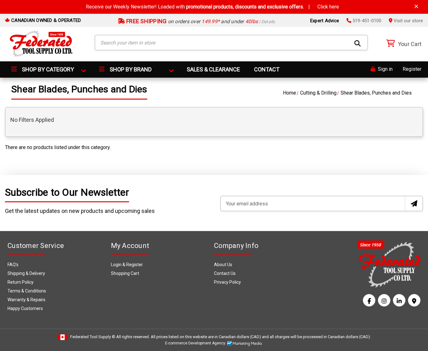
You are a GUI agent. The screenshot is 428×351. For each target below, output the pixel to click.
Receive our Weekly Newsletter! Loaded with (212, 7)
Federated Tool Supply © (92, 336)
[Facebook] (369, 300)
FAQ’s (13, 264)
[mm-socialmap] (414, 300)
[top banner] (416, 6)
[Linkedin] (399, 300)
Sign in (385, 69)
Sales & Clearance (213, 69)
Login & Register (127, 264)
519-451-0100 (366, 20)
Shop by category (47, 69)
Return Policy (21, 282)
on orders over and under (200, 21)
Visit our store (407, 20)
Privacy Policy (227, 282)
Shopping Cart (125, 273)
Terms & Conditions (27, 290)
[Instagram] (384, 300)
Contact (266, 69)
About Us (223, 264)
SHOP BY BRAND (130, 69)
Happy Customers (25, 308)
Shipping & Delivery (26, 273)
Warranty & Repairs (26, 299)
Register (412, 69)
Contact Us (225, 273)
